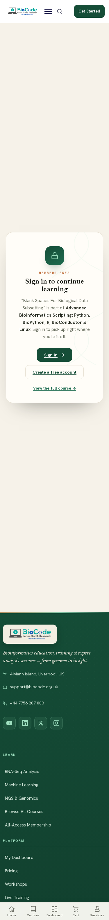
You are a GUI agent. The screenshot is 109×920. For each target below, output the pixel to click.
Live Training (17, 898)
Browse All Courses (24, 812)
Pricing (11, 871)
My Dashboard (19, 857)
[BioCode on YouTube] (9, 723)
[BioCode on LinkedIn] (25, 723)
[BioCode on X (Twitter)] (40, 723)
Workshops (16, 884)
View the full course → (54, 388)
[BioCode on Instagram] (56, 723)
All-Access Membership (28, 825)
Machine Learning (21, 785)
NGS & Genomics (21, 798)
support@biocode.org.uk (34, 686)
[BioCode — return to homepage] (30, 634)
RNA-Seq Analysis (22, 771)
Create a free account (54, 372)
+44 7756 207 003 (27, 703)
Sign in (51, 355)
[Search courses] (59, 11)
